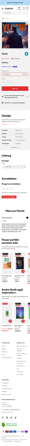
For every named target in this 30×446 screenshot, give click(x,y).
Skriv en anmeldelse (9, 197)
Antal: (3, 79)
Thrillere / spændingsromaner (10, 231)
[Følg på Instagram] (7, 417)
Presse (3, 354)
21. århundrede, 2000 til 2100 (10, 224)
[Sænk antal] (4, 82)
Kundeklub (19, 371)
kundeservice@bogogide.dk (12, 409)
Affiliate (4, 349)
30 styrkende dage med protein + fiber (7, 275)
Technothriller (14, 229)
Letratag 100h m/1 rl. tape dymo (7, 325)
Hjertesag (4, 351)
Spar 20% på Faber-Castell (15, 2)
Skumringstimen (18, 325)
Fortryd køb (20, 374)
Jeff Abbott (6, 58)
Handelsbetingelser (7, 388)
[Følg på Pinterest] (11, 417)
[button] (5, 330)
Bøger (3, 225)
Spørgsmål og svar (22, 346)
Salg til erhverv (21, 366)
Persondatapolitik (7, 394)
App (18, 369)
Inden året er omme (19, 275)
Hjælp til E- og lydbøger (20, 349)
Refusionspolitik (23, 439)
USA (19, 231)
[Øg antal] (10, 82)
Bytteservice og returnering (21, 362)
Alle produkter (22, 224)
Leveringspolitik (17, 441)
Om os (3, 346)
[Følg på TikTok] (15, 417)
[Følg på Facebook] (3, 417)
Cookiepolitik (5, 383)
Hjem (3, 18)
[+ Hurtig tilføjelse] (23, 271)
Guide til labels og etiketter (21, 354)
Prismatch (19, 358)
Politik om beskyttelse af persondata (10, 439)
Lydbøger (22, 225)
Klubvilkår (4, 391)
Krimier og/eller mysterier (13, 225)
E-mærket (4, 386)
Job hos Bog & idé (7, 357)
